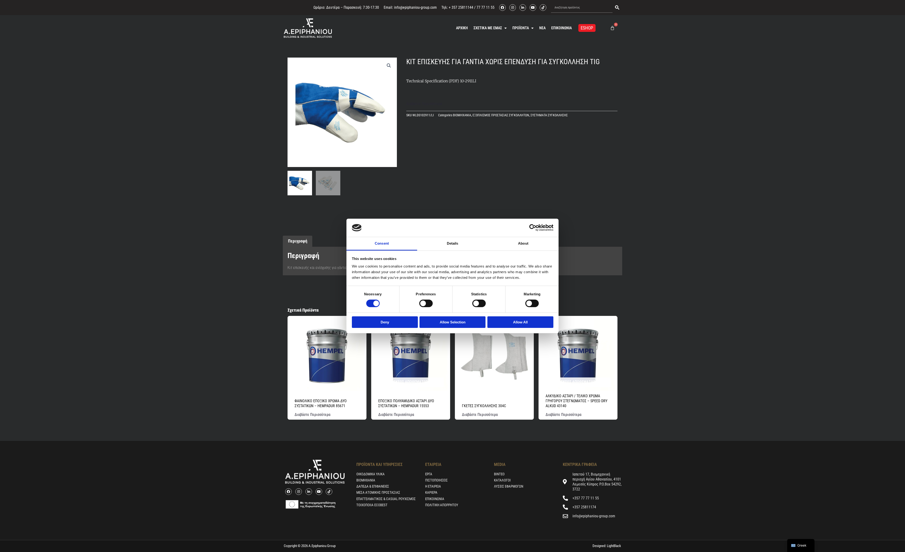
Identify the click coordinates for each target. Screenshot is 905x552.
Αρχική (462, 28)
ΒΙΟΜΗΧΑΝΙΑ (462, 115)
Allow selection (452, 322)
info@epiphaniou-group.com (415, 7)
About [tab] (523, 243)
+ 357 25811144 (461, 7)
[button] (389, 65)
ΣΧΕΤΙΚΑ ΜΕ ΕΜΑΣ (487, 28)
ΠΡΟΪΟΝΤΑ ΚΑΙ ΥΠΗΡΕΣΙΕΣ (379, 464)
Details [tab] (452, 243)
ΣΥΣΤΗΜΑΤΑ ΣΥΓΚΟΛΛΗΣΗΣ (549, 115)
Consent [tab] (382, 243)
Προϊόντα (520, 28)
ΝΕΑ (542, 28)
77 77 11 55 (485, 7)
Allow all (520, 322)
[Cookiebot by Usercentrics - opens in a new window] (532, 227)
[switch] (426, 303)
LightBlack (613, 546)
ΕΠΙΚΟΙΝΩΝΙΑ (561, 28)
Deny (385, 322)
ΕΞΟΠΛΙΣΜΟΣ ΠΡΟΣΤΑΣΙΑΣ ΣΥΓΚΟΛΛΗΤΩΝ (501, 115)
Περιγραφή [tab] (297, 240)
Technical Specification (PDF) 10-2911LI (441, 81)
